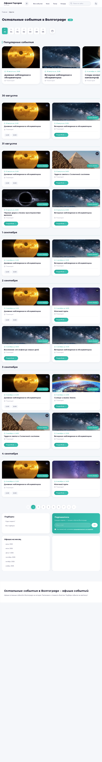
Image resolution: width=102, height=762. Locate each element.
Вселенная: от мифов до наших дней (21, 350)
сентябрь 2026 (10, 557)
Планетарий (9, 129)
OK (95, 525)
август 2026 (9, 553)
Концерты (64, 4)
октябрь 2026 (10, 561)
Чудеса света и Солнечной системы (72, 174)
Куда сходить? (10, 521)
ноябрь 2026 (10, 566)
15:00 (15, 135)
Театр (55, 4)
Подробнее (60, 135)
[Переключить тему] (96, 4)
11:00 (7, 135)
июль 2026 (9, 548)
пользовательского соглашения (83, 529)
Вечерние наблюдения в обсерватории (73, 126)
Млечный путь (61, 311)
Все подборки (10, 526)
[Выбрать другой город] (26, 3)
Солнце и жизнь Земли (65, 398)
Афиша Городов (13, 3)
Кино (48, 4)
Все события (37, 4)
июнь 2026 (9, 544)
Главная (4, 12)
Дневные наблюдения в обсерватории (22, 126)
